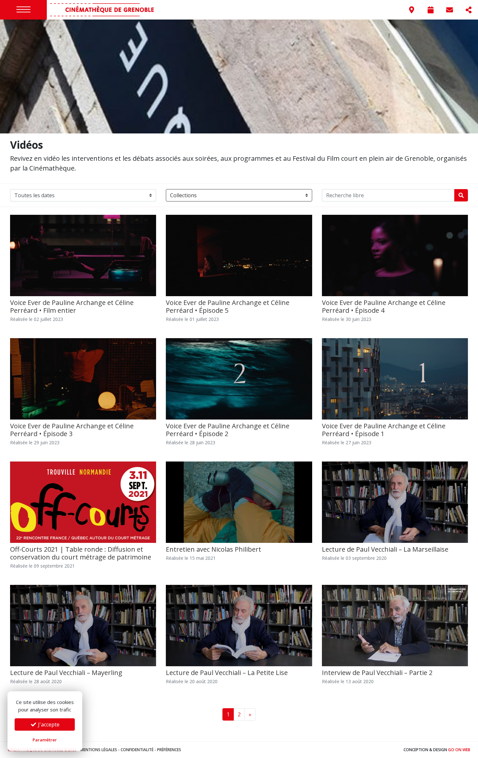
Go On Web (459, 749)
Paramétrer (45, 740)
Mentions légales (98, 749)
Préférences (169, 749)
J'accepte (48, 724)
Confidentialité (137, 749)
